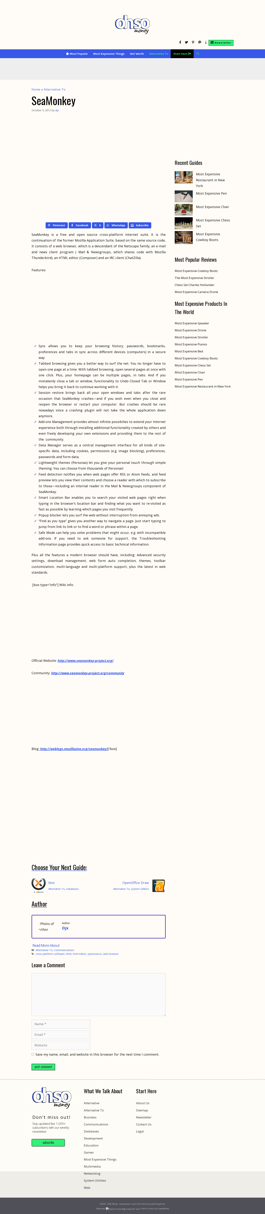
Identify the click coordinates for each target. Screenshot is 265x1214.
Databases (72, 889)
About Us (142, 1103)
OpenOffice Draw (135, 882)
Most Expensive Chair (212, 207)
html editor (79, 954)
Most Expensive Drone (190, 330)
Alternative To (158, 53)
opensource (95, 954)
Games (89, 1152)
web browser (111, 954)
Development (93, 1138)
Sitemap (142, 1110)
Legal (140, 1131)
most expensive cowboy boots (196, 271)
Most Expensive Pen (211, 193)
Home (36, 89)
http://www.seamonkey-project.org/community (87, 673)
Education (91, 1145)
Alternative (91, 1103)
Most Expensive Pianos (191, 344)
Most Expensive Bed (189, 351)
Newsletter (143, 1117)
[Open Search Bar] (198, 53)
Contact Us (143, 1124)
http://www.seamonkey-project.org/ (86, 660)
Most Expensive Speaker (192, 323)
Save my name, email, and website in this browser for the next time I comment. (97, 1054)
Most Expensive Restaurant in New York (210, 180)
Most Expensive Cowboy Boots (196, 358)
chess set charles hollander (194, 285)
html (68, 954)
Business (90, 1117)
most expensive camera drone (196, 292)
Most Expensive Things (109, 53)
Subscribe (48, 1142)
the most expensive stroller (194, 278)
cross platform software (50, 954)
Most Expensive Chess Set (193, 365)
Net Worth (137, 53)
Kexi (51, 882)
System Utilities (140, 889)
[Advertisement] (132, 1192)
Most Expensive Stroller (191, 337)
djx (65, 928)
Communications (64, 950)
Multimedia (92, 1166)
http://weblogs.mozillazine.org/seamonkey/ (73, 749)
